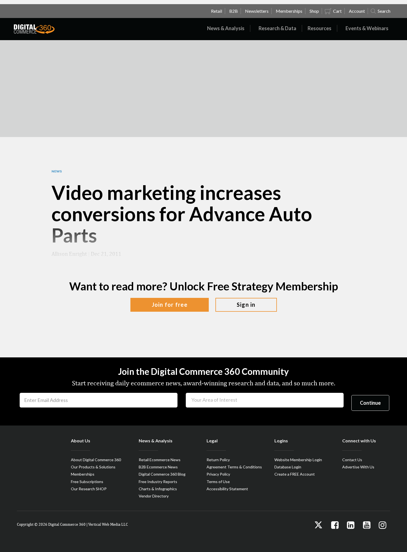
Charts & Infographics (158, 488)
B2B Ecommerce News (158, 467)
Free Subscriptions (87, 481)
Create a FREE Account (294, 474)
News (56, 171)
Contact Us (352, 459)
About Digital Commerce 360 (96, 459)
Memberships (82, 474)
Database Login (287, 467)
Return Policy (218, 459)
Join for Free (169, 304)
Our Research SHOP (89, 488)
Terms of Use (218, 481)
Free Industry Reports (158, 481)
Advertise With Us (358, 467)
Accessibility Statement (227, 488)
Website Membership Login (298, 459)
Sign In (246, 304)
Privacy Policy (218, 474)
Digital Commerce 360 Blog (162, 474)
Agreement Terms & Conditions (234, 467)
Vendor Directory (154, 496)
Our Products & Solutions (93, 467)
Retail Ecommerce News (160, 459)
